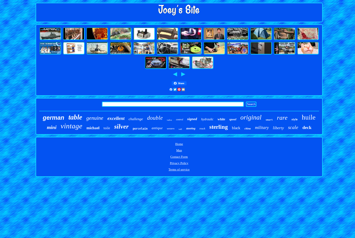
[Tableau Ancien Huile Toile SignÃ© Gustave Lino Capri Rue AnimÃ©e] (214, 39)
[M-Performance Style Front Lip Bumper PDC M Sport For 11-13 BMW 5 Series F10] (155, 68)
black (236, 128)
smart (269, 120)
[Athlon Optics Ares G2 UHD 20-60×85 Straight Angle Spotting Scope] (284, 54)
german (53, 117)
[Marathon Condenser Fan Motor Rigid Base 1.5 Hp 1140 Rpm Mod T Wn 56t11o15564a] (144, 39)
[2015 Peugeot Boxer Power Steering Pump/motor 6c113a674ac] (167, 54)
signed (192, 119)
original (251, 117)
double (155, 118)
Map (179, 150)
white (221, 119)
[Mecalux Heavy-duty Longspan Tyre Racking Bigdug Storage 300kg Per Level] (73, 54)
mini (51, 127)
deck (306, 127)
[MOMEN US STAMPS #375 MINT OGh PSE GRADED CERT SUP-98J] (308, 54)
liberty (278, 127)
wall (180, 129)
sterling (218, 127)
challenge (136, 119)
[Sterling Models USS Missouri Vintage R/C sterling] (50, 39)
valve (169, 120)
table (75, 117)
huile (309, 117)
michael (92, 128)
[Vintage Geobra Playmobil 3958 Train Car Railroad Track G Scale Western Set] (237, 54)
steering (190, 128)
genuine (94, 118)
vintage (71, 126)
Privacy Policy (179, 163)
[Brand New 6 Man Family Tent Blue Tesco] (261, 39)
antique (157, 128)
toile (107, 128)
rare (282, 117)
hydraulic (207, 119)
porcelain (140, 128)
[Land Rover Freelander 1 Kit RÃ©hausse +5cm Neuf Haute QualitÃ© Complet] (191, 39)
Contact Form (179, 156)
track (202, 128)
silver (121, 126)
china (247, 128)
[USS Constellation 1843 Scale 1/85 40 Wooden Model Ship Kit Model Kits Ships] (73, 39)
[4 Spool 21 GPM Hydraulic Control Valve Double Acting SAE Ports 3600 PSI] (214, 54)
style (295, 119)
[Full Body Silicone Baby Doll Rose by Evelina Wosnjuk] (308, 39)
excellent (115, 118)
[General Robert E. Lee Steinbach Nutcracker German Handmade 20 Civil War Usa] (167, 39)
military (262, 127)
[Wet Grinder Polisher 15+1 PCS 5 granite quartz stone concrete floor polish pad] (191, 54)
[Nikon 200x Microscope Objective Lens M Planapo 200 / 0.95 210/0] (120, 39)
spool (232, 119)
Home (179, 144)
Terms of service (179, 169)
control (179, 119)
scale (293, 127)
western (170, 128)
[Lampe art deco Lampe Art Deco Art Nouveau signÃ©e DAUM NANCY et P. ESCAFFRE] (97, 39)
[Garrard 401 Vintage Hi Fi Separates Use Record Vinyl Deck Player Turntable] (179, 68)
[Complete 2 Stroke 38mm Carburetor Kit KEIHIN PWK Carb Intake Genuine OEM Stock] (202, 68)
